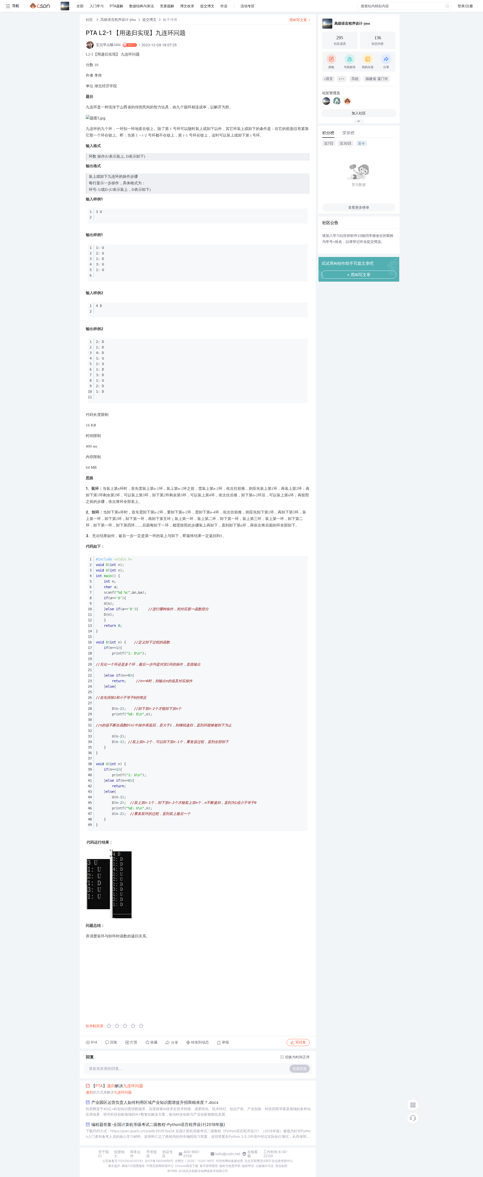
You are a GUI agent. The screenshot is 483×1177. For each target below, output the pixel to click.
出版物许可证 (265, 1166)
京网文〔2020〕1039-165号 (194, 1161)
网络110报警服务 (133, 1166)
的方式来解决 (109, 1092)
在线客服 (252, 1154)
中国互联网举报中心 (160, 1166)
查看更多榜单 (358, 207)
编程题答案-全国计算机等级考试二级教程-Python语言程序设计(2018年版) (158, 1124)
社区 (90, 19)
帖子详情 (170, 19)
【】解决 (117, 1085)
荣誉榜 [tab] (348, 132)
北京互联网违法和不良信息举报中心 (269, 1161)
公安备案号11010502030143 (122, 1161)
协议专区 (167, 1154)
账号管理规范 (209, 1166)
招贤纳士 (119, 1154)
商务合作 (135, 1154)
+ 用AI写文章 (359, 274)
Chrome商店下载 (186, 1166)
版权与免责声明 (229, 1166)
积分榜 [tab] (328, 132)
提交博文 (149, 19)
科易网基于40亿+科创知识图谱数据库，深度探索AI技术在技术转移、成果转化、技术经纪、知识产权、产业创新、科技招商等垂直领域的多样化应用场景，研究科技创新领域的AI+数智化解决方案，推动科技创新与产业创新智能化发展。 (198, 1111)
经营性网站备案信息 (229, 1161)
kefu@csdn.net (227, 1154)
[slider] (126, 1025)
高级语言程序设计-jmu (118, 19)
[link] (90, 19)
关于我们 (103, 1154)
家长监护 (114, 1166)
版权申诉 (248, 1166)
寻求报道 (151, 1154)
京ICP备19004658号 (159, 1161)
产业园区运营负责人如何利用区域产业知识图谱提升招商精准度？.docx (155, 1102)
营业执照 (281, 1166)
